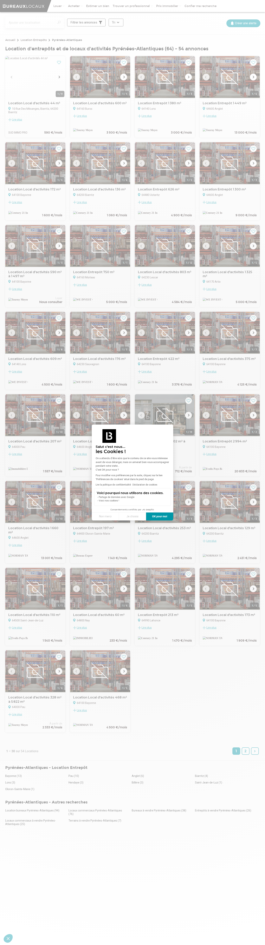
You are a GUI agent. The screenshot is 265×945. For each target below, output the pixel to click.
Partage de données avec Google (116, 497)
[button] (8, 938)
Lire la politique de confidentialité (113, 484)
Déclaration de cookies (144, 484)
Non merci (105, 516)
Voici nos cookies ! (109, 500)
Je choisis (132, 516)
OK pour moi (159, 516)
